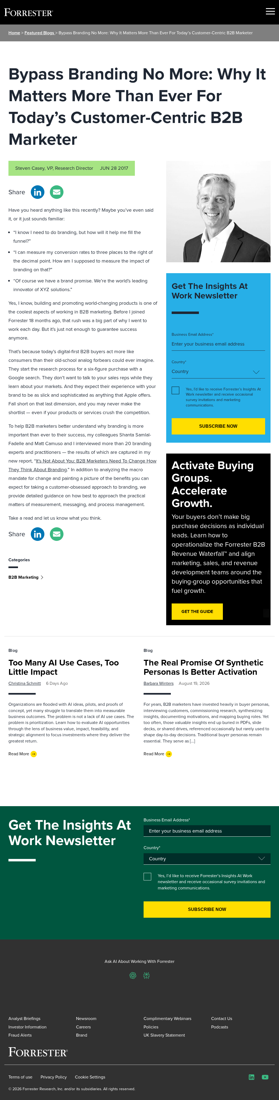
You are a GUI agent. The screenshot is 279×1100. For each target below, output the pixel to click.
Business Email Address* (193, 334)
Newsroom (86, 1018)
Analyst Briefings (24, 1018)
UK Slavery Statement (164, 1035)
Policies (151, 1027)
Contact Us (221, 1018)
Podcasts (219, 1027)
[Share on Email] (56, 192)
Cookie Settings (90, 1077)
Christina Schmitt (24, 683)
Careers (83, 1027)
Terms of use (20, 1077)
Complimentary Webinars (167, 1018)
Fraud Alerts (20, 1035)
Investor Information (27, 1027)
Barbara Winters (159, 683)
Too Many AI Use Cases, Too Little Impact (63, 667)
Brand (81, 1035)
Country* (179, 362)
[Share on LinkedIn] (37, 192)
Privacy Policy (54, 1077)
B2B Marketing (23, 577)
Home (14, 33)
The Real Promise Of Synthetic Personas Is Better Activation (203, 667)
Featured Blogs (40, 33)
